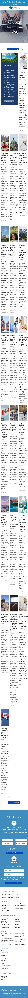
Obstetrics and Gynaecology (18, 922)
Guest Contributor (22, 79)
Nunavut (3, 961)
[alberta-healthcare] (23, 234)
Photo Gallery (18, 941)
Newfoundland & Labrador (7, 957)
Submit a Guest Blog (13, 49)
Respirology (17, 927)
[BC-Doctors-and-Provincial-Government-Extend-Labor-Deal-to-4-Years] (14, 142)
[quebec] (5, 234)
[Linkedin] (12, 995)
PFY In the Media (18, 938)
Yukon (2, 970)
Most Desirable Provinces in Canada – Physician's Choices (14, 521)
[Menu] (2, 8)
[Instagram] (14, 1)
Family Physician (5, 927)
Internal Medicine (18, 918)
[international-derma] (23, 324)
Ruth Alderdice (13, 632)
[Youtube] (16, 1)
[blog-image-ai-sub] (23, 142)
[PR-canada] (5, 412)
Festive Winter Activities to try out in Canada (13, 427)
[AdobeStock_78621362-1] (23, 61)
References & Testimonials (7, 897)
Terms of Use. (13, 990)
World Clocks (17, 942)
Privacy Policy (15, 848)
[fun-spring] (5, 324)
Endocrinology (4, 926)
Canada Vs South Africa (19, 933)
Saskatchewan (4, 968)
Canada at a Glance (5, 937)
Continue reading (8, 101)
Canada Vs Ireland (4, 943)
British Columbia (4, 952)
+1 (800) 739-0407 (11, 2)
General (13, 68)
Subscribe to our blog (14, 882)
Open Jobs (3, 903)
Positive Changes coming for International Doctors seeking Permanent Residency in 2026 (5, 431)
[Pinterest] (19, 1)
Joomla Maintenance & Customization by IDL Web (14, 993)
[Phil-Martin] (5, 603)
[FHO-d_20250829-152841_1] (23, 603)
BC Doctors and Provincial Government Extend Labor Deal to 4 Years (14, 159)
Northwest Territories (5, 958)
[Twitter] (7, 1)
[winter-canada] (23, 412)
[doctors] (23, 504)
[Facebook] (9, 1)
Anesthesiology (4, 918)
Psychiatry (17, 926)
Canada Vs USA (18, 936)
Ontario (2, 963)
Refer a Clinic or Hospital (6, 895)
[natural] (14, 504)
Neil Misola (3, 164)
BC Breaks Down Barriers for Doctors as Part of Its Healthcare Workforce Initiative (23, 522)
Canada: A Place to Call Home (6, 934)
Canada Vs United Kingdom (20, 935)
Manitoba (3, 953)
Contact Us (11, 849)
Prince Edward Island (6, 965)
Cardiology (3, 919)
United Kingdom (4, 976)
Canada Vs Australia (5, 941)
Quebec (3, 966)
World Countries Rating (20, 944)
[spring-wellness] (14, 234)
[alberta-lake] (5, 142)
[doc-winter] (14, 324)
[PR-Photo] (14, 603)
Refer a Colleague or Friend (6, 911)
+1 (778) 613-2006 (21, 2)
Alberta (2, 950)
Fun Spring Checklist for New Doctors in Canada (5, 339)
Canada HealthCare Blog (6, 938)
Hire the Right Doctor (6, 894)
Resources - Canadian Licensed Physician (20, 906)
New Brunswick (4, 955)
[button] (22, 49)
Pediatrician (17, 924)
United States (4, 977)
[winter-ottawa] (14, 412)
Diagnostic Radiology (6, 922)
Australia (3, 979)
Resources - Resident (19, 908)
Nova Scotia (4, 960)
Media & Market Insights (20, 939)
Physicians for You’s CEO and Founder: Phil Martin (5, 618)
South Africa (4, 981)
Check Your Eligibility (5, 905)
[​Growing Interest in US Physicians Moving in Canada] (5, 717)
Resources (17, 894)
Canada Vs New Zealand (6, 944)
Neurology (17, 919)
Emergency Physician (6, 924)
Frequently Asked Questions (18, 896)
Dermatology (4, 921)
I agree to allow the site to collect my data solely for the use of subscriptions (13, 878)
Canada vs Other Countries (7, 940)
